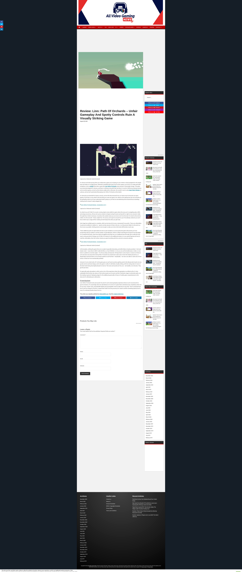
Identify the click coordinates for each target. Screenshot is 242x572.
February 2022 (149, 380)
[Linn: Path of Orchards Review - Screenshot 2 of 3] (93, 204)
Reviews (138, 27)
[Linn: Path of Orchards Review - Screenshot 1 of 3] (108, 175)
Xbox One (111, 27)
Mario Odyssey (136, 190)
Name (81, 351)
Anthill (91, 186)
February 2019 (149, 437)
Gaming (84, 27)
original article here (118, 294)
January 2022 (149, 382)
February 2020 (149, 419)
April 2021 (148, 387)
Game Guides (91, 27)
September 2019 (149, 430)
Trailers (151, 27)
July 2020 (148, 407)
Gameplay (145, 27)
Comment (83, 334)
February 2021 (149, 391)
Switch (100, 27)
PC (116, 27)
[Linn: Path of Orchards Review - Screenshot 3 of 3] (93, 241)
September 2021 (149, 384)
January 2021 (149, 394)
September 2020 (149, 403)
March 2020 (148, 417)
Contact (158, 27)
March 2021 (148, 389)
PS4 (106, 27)
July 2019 (148, 435)
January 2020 (149, 421)
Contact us (108, 499)
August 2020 (149, 405)
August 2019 (149, 433)
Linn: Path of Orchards (110, 186)
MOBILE (121, 27)
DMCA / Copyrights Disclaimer (113, 506)
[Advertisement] (121, 42)
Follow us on (154, 102)
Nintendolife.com (104, 294)
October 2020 (149, 401)
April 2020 (148, 414)
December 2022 (149, 375)
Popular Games (129, 27)
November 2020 (149, 398)
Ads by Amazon (138, 323)
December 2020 (149, 396)
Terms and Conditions (111, 510)
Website (82, 365)
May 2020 (148, 412)
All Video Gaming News (92, 565)
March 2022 (148, 378)
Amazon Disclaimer (110, 503)
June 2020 (148, 410)
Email (81, 358)
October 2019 (149, 428)
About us (108, 501)
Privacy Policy (109, 508)
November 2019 (149, 426)
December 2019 (149, 423)
